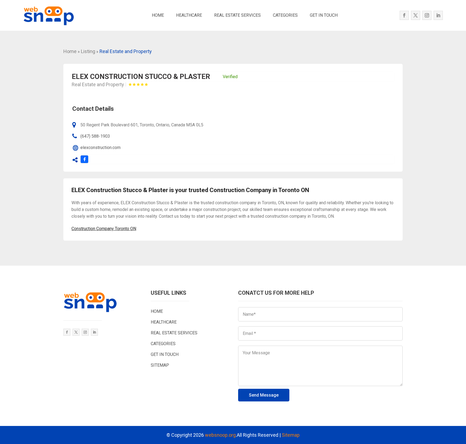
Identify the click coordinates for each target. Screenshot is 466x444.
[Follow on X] (415, 15)
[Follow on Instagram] (426, 15)
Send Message (264, 395)
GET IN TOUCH (324, 15)
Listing (88, 51)
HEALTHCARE (189, 15)
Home (70, 51)
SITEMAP (160, 365)
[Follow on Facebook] (404, 15)
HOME (158, 15)
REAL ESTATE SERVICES (237, 15)
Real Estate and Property (126, 51)
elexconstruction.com (100, 147)
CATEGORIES (285, 15)
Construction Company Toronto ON (103, 228)
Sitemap (291, 435)
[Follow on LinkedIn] (438, 15)
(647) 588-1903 (95, 136)
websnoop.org (220, 435)
